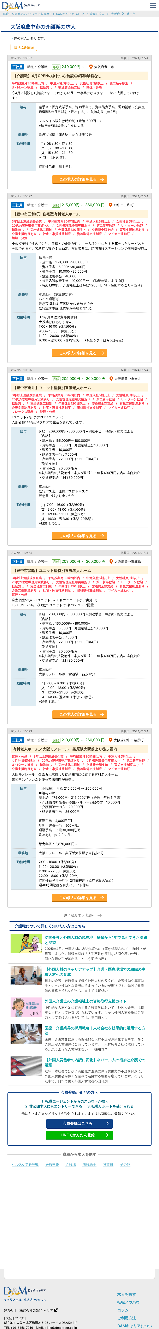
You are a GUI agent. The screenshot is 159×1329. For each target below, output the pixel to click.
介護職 (71, 1164)
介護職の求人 (95, 14)
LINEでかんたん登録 (78, 1135)
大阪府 (115, 14)
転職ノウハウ (128, 1302)
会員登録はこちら (78, 1123)
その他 (125, 1164)
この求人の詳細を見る (78, 179)
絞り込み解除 (24, 47)
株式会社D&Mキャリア (36, 1310)
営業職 (108, 1164)
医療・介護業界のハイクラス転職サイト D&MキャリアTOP (41, 14)
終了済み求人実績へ (79, 915)
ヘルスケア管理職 (25, 1164)
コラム (123, 1310)
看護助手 (89, 1164)
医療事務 (52, 1164)
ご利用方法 (126, 1318)
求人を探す (126, 1294)
